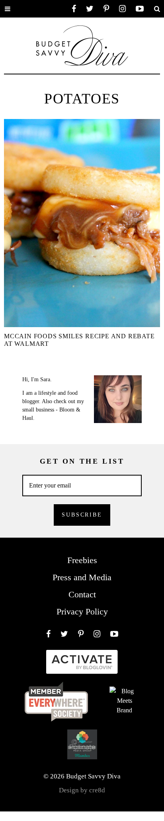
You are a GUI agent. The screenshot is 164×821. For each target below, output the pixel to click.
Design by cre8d (82, 790)
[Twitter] (90, 8)
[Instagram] (122, 8)
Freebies (82, 560)
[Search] (156, 8)
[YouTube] (140, 8)
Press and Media (82, 577)
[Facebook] (73, 8)
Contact (82, 594)
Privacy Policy (82, 611)
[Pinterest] (106, 8)
